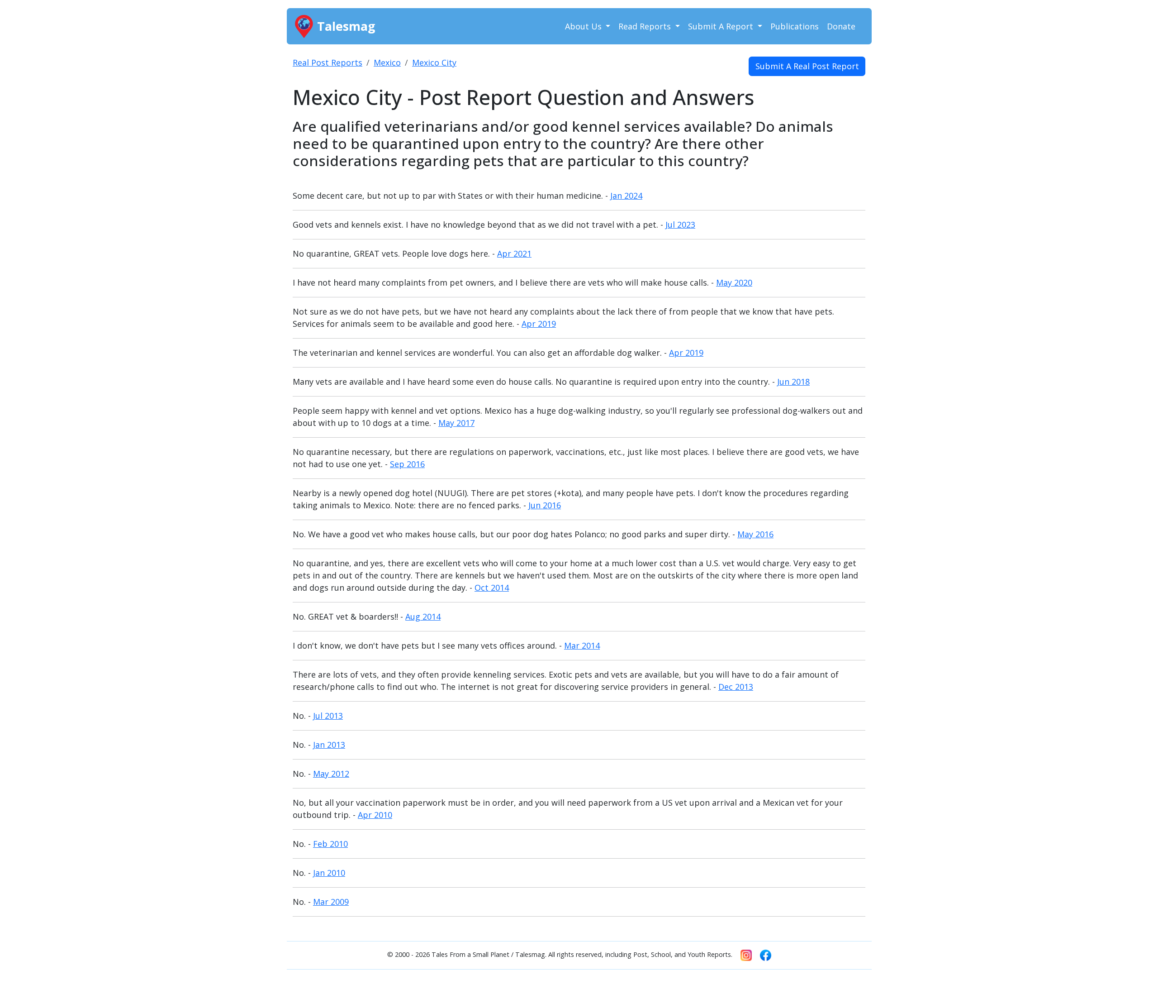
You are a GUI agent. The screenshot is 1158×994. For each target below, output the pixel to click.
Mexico (387, 62)
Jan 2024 (626, 195)
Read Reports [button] (645, 26)
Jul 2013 (328, 715)
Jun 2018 (793, 381)
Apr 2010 (375, 814)
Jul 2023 (680, 224)
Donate (841, 26)
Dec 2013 (735, 686)
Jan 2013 (329, 744)
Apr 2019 (539, 323)
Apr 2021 (514, 253)
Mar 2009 (331, 901)
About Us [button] (584, 26)
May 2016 (755, 534)
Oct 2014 (492, 587)
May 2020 (734, 282)
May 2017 (456, 422)
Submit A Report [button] (721, 26)
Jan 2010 (329, 872)
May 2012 (331, 773)
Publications (794, 26)
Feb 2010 (330, 843)
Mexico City (434, 62)
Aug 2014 (423, 616)
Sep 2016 (407, 464)
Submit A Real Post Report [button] (807, 66)
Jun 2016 (544, 505)
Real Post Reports (327, 62)
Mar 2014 (582, 645)
